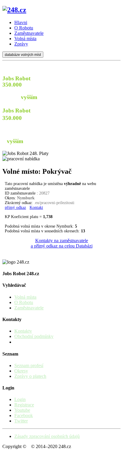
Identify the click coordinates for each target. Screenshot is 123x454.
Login (20, 399)
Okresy (21, 370)
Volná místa (25, 297)
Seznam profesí (28, 365)
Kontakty (23, 331)
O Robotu (23, 302)
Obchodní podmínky (33, 336)
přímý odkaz (15, 207)
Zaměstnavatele (29, 307)
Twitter (21, 420)
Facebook (23, 415)
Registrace (24, 404)
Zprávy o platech (30, 376)
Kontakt (36, 207)
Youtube (22, 410)
